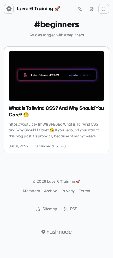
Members (31, 191)
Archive (50, 191)
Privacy (68, 191)
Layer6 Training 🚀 (38, 9)
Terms (84, 191)
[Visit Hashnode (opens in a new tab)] (56, 231)
